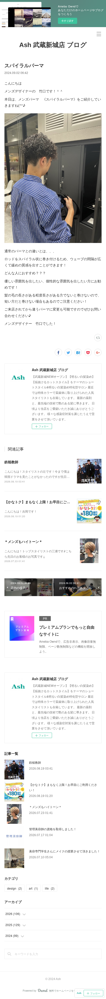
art (33, 888)
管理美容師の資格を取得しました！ (52, 829)
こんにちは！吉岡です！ (20, 511)
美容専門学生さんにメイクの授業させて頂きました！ (64, 851)
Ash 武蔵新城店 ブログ (53, 45)
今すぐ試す (67, 20)
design (14, 888)
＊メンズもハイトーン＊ (23, 541)
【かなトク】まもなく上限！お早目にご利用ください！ (47, 501)
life (49, 888)
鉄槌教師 (11, 461)
